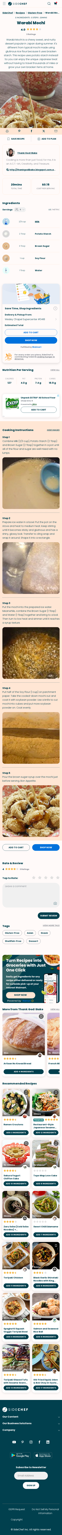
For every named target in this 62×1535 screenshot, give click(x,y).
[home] (17, 4)
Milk (37, 221)
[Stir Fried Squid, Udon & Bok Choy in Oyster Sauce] (46, 1368)
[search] (49, 4)
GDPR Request (16, 1509)
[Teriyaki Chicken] (16, 1266)
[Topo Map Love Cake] (46, 1164)
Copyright (17, 1519)
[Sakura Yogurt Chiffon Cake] (16, 1164)
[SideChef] (15, 1411)
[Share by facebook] (31, 131)
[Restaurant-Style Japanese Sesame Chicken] (46, 1113)
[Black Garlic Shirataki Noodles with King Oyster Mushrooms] (46, 1266)
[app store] (43, 1455)
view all (55, 1009)
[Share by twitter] (43, 131)
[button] (4, 3)
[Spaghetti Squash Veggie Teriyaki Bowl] (16, 1317)
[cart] (55, 4)
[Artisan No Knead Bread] (23, 1044)
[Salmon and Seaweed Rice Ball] (46, 1317)
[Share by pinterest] (19, 131)
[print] (6, 131)
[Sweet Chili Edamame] (46, 1215)
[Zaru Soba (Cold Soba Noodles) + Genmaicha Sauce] (16, 1215)
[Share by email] (55, 131)
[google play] (20, 1455)
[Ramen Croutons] (16, 1113)
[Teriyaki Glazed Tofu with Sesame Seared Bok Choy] (16, 1368)
